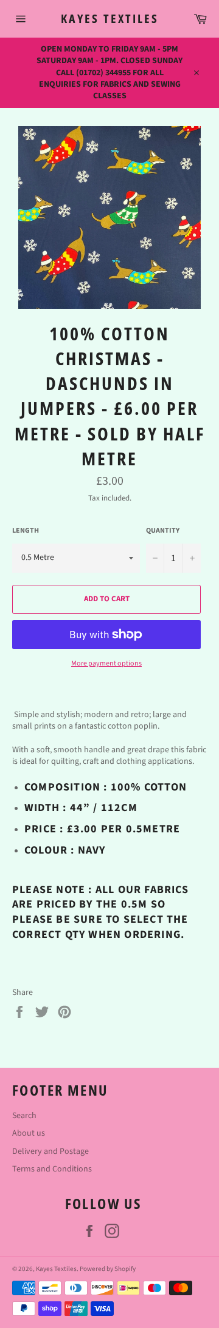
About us (28, 1133)
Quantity (162, 531)
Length (25, 531)
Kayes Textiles (110, 18)
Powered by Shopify (108, 1268)
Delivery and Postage (50, 1151)
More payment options (106, 664)
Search (24, 1116)
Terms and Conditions (52, 1169)
